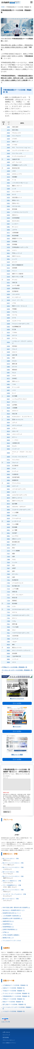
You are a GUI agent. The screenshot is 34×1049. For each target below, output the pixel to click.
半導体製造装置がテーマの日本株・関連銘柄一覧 (16, 996)
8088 (8, 653)
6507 (8, 399)
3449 (8, 153)
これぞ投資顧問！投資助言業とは (12, 915)
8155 (8, 656)
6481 (8, 384)
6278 (8, 320)
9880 (8, 659)
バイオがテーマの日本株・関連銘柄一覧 (14, 1011)
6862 (8, 489)
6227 (8, 297)
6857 (8, 483)
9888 (8, 662)
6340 (8, 355)
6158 (8, 288)
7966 (8, 638)
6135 (8, 273)
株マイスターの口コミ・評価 (10, 858)
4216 (8, 177)
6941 (8, 530)
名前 (4, 806)
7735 (8, 609)
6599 (8, 428)
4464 (8, 182)
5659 (8, 244)
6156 (8, 285)
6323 (8, 338)
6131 (8, 268)
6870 (8, 498)
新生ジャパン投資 (17, 754)
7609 (8, 574)
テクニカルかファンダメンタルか (12, 940)
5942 (8, 256)
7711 (8, 586)
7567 (8, 568)
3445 (8, 147)
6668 (8, 453)
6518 (8, 408)
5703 (8, 247)
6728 (8, 462)
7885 (8, 630)
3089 (8, 136)
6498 (8, 393)
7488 (8, 559)
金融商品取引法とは (8, 921)
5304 (8, 206)
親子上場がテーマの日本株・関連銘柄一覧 (14, 1004)
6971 (8, 544)
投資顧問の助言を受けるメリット (12, 913)
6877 (8, 506)
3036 (8, 133)
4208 (8, 171)
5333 (8, 215)
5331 (8, 212)
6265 (8, 314)
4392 (8, 179)
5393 (8, 229)
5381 (8, 227)
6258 (8, 309)
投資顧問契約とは (7, 924)
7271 (8, 547)
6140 (8, 276)
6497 (8, 390)
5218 (8, 194)
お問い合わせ (6, 1032)
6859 (8, 486)
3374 (8, 141)
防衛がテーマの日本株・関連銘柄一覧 (13, 1001)
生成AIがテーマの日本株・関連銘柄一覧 (13, 988)
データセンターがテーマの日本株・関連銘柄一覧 (17, 670)
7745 (8, 615)
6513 (8, 402)
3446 (8, 150)
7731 (8, 606)
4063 (8, 159)
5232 (8, 197)
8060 (8, 650)
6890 (8, 509)
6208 (8, 291)
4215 (8, 174)
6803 (8, 471)
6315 (8, 332)
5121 (8, 185)
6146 (8, 279)
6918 (8, 518)
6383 (8, 366)
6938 (8, 527)
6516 (8, 405)
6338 (8, 352)
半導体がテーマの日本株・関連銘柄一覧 (14, 667)
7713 (8, 589)
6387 (8, 372)
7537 (8, 565)
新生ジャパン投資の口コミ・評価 (12, 880)
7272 (8, 550)
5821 (8, 253)
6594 (8, 422)
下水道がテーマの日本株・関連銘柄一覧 (14, 990)
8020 (8, 644)
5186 (8, 188)
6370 (8, 363)
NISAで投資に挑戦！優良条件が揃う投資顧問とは (16, 907)
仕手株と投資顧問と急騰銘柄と (11, 935)
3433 (8, 144)
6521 (8, 410)
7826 (8, 627)
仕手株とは (6, 932)
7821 (8, 624)
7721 (8, 597)
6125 (8, 265)
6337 (8, 349)
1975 (8, 130)
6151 (8, 282)
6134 (8, 270)
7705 (8, 583)
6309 (8, 329)
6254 (8, 306)
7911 (8, 633)
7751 (8, 618)
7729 (8, 603)
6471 (8, 378)
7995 (8, 641)
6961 (8, 536)
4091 (8, 165)
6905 (8, 515)
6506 (8, 396)
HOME (3, 7)
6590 (8, 419)
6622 (8, 437)
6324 (8, 342)
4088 (8, 162)
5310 (8, 209)
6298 (8, 323)
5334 (8, 218)
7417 (8, 553)
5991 (8, 259)
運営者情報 (6, 1037)
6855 (8, 477)
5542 (8, 238)
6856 (8, 480)
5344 (8, 221)
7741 (8, 612)
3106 (8, 138)
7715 (8, 591)
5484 (8, 235)
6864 (8, 495)
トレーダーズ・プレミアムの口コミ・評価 (14, 894)
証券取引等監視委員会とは (10, 929)
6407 (8, 375)
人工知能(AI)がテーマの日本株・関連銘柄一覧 (15, 985)
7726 (8, 600)
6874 (8, 503)
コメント (5, 778)
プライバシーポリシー (9, 1040)
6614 (8, 434)
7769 (8, 621)
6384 (8, 369)
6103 (8, 262)
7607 (8, 571)
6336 (8, 346)
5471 (8, 232)
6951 (8, 533)
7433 (8, 556)
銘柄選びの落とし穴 (8, 937)
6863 (8, 492)
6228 (8, 300)
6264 (8, 312)
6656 (8, 449)
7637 (8, 577)
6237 (8, 303)
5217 (8, 191)
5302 (8, 203)
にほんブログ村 (5, 1021)
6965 (8, 539)
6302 (8, 326)
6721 (8, 459)
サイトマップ (6, 1035)
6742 (8, 465)
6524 (8, 413)
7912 (8, 635)
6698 (8, 456)
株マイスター (17, 726)
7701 (8, 580)
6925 (8, 524)
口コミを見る (17, 703)
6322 (8, 335)
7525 (8, 562)
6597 (8, 425)
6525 (8, 416)
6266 (8, 317)
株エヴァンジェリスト (17, 698)
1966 (8, 127)
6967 (8, 542)
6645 (8, 446)
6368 (8, 361)
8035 (8, 647)
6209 (8, 294)
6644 (8, 443)
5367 (8, 224)
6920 (8, 521)
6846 (8, 474)
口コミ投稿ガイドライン (9, 1042)
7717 (8, 594)
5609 (8, 241)
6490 (8, 387)
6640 (8, 440)
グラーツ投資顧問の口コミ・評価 (12, 885)
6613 (8, 431)
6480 (8, 381)
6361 (8, 358)
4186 (8, 168)
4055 (8, 156)
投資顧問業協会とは (8, 926)
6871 (8, 500)
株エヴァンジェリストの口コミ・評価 (13, 863)
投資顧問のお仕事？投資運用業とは (12, 918)
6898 (8, 512)
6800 (8, 468)
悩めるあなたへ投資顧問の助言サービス (14, 910)
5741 (8, 250)
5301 (8, 200)
